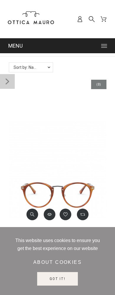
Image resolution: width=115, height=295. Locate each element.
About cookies (57, 262)
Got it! (57, 278)
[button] (32, 214)
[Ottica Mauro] (31, 19)
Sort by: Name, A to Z (33, 67)
